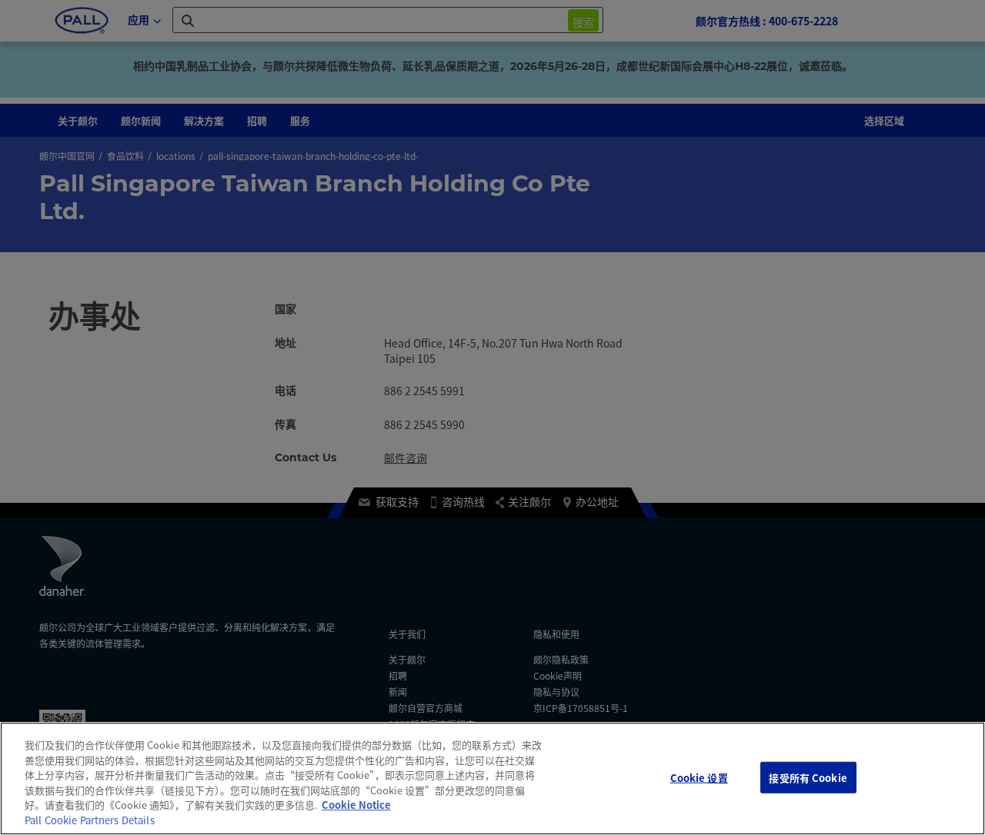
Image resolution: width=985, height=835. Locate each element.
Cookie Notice (356, 804)
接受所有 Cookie (807, 777)
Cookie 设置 (699, 777)
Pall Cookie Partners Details (90, 820)
